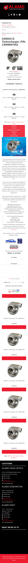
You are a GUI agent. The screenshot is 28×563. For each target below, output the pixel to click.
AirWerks (21, 456)
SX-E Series (16, 456)
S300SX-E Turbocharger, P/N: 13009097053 (14, 380)
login (15, 33)
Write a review (20, 122)
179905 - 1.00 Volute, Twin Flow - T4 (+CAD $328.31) (14, 117)
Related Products (14, 135)
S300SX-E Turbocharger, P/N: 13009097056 (14, 443)
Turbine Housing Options (14, 129)
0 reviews (13, 122)
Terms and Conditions (8, 558)
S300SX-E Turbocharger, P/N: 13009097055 (14, 412)
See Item (14, 327)
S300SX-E (9, 456)
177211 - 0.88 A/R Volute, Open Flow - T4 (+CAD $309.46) (14, 98)
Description (14, 125)
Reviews (14, 133)
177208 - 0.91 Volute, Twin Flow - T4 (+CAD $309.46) (14, 108)
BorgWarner (16, 71)
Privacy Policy (17, 558)
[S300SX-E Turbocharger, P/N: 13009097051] (14, 56)
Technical (14, 127)
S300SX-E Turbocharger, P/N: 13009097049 (14, 349)
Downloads (14, 131)
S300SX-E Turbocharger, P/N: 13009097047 (14, 318)
